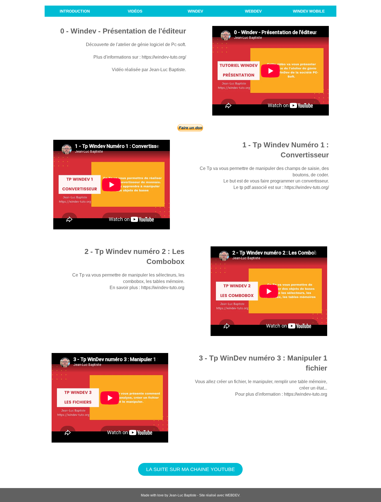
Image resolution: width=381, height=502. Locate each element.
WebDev (253, 11)
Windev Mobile (309, 11)
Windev (195, 11)
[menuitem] (75, 11)
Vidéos (135, 11)
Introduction (75, 11)
